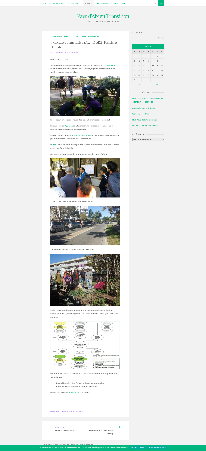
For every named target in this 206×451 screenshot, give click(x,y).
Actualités (88, 3)
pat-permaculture (72, 52)
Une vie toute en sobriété (140, 114)
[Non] (203, 448)
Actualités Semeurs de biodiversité (143, 108)
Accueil (48, 3)
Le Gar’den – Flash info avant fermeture (145, 126)
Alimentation (56, 36)
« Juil (139, 84)
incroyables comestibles (75, 411)
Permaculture (94, 36)
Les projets (76, 3)
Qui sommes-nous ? (60, 3)
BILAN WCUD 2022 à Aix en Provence (144, 120)
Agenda (117, 3)
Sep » (157, 84)
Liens (97, 3)
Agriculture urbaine (59, 411)
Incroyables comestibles (75, 36)
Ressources (106, 3)
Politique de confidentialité (157, 448)
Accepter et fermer (137, 448)
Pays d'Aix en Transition (103, 16)
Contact (125, 3)
